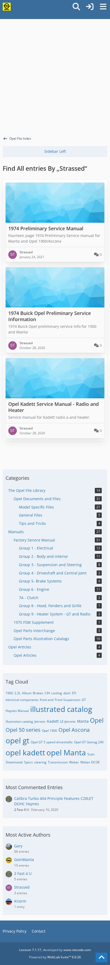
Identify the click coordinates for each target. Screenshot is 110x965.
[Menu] (103, 6)
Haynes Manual (17, 710)
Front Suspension (67, 699)
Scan (91, 754)
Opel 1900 (49, 730)
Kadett (53, 721)
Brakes (38, 693)
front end (46, 699)
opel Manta (66, 752)
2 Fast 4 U (21, 809)
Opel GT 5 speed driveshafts (52, 742)
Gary (18, 845)
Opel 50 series (23, 729)
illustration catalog (19, 721)
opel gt (17, 740)
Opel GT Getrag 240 (89, 742)
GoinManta (24, 859)
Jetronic (40, 721)
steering (40, 762)
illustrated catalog (61, 709)
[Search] (76, 6)
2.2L (17, 693)
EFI (74, 693)
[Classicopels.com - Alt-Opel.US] (7, 6)
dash (66, 693)
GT (84, 699)
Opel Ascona (74, 729)
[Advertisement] (55, 77)
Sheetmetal (14, 762)
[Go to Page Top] (101, 957)
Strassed (22, 887)
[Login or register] (89, 6)
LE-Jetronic (68, 721)
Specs (28, 762)
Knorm (20, 901)
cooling (56, 693)
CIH (47, 693)
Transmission (58, 762)
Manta (83, 721)
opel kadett (25, 752)
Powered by (55, 957)
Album (27, 693)
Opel (97, 720)
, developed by (55, 950)
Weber (74, 762)
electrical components (22, 699)
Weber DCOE (90, 762)
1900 (9, 693)
